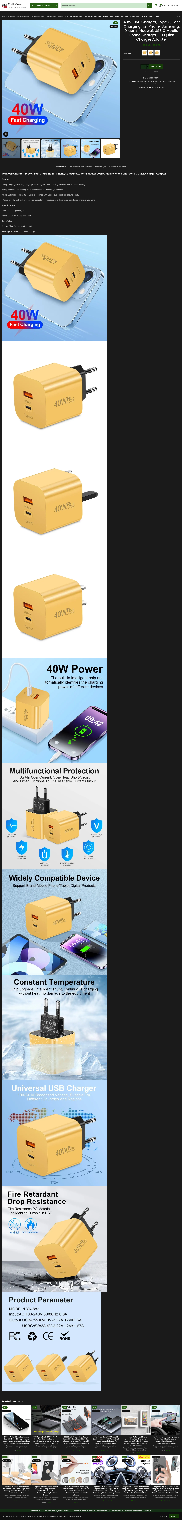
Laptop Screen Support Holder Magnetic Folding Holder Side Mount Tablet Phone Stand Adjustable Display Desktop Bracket (46, 1491)
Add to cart (156, 66)
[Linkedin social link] (155, 87)
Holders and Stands (142, 1448)
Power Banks (23, 1448)
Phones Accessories (38, 16)
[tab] (61, 166)
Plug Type (127, 54)
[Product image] (16, 1420)
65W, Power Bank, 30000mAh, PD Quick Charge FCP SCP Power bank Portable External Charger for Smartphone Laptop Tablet (106, 1440)
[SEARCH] (149, 5)
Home (3, 16)
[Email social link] (150, 87)
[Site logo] (15, 5)
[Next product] (179, 17)
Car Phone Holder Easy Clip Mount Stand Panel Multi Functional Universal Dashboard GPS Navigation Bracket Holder (166, 1440)
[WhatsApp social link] (160, 87)
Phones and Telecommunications (18, 16)
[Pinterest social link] (152, 87)
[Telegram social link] (162, 87)
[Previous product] (175, 17)
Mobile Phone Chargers (55, 16)
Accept (174, 1516)
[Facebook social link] (145, 87)
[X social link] (147, 87)
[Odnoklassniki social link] (158, 87)
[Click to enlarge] (5, 134)
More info (163, 1516)
